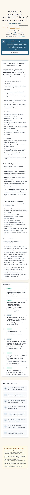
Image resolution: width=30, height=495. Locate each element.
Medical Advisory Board (15, 23)
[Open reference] (26, 288)
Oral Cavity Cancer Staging (13, 370)
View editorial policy (21, 36)
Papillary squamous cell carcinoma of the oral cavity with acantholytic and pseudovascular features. (16, 343)
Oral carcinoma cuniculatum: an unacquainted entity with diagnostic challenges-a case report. (16, 319)
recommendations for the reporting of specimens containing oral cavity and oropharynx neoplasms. (16, 292)
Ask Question (14, 52)
